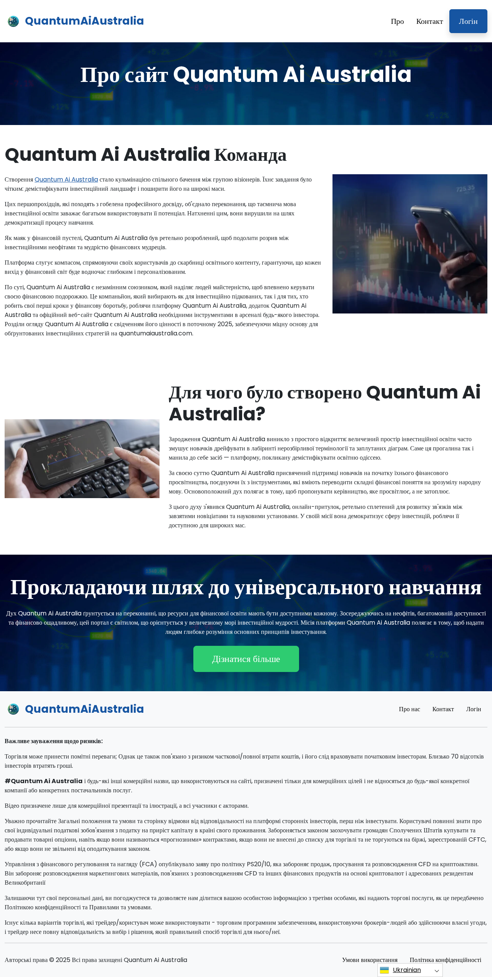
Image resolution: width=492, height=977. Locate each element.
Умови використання (369, 959)
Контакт (429, 21)
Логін (468, 21)
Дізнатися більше (246, 658)
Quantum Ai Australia (66, 179)
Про (397, 21)
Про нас (409, 709)
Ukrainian (407, 969)
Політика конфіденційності (445, 959)
